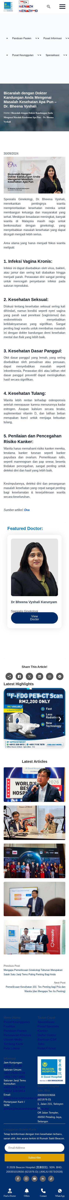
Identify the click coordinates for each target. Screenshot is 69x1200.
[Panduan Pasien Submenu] (37, 38)
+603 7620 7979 (14, 1073)
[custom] (51, 1179)
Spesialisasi (52, 55)
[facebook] (18, 1179)
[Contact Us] (43, 1190)
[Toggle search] (48, 6)
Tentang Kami (13, 1043)
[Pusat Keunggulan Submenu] (39, 55)
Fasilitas (9, 1026)
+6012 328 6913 (14, 1090)
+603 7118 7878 (14, 1087)
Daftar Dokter (47, 1035)
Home (7, 113)
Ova (27, 509)
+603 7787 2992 (14, 1076)
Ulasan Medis (13, 1039)
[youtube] (34, 1179)
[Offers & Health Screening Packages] (26, 1190)
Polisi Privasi (47, 1048)
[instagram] (26, 1179)
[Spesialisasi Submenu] (65, 55)
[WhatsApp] (60, 1190)
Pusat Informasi (52, 38)
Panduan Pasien (21, 38)
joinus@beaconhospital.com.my (26, 1108)
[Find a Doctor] (10, 1190)
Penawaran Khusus (17, 1035)
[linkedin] (43, 1179)
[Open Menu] (62, 7)
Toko (41, 1043)
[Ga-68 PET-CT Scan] (34, 718)
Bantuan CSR (47, 1039)
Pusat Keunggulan (22, 55)
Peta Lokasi (12, 1048)
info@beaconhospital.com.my (24, 1098)
